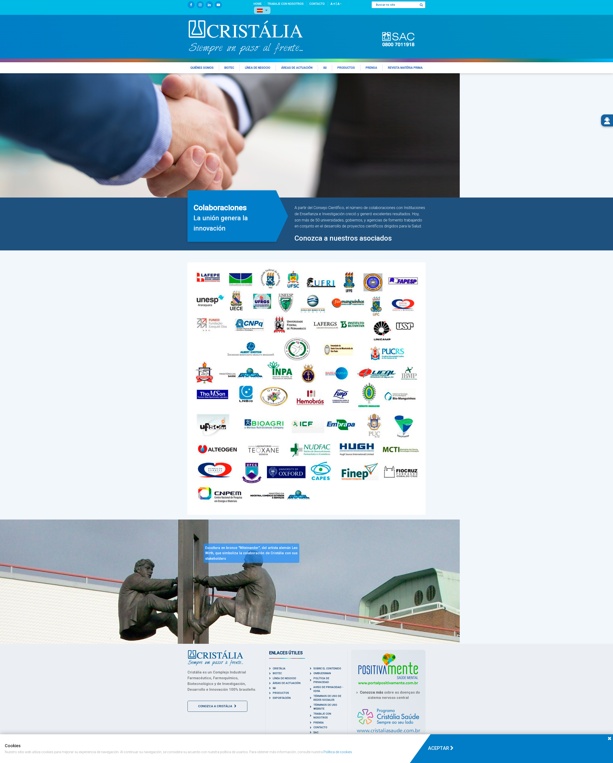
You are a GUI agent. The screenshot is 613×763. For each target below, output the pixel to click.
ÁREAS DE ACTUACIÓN (287, 683)
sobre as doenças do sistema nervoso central (390, 695)
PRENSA (318, 722)
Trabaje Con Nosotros (285, 4)
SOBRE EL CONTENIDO (327, 668)
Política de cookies (338, 752)
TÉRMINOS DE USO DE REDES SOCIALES (327, 698)
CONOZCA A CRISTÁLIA (215, 706)
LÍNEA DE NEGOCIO (284, 678)
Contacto (317, 4)
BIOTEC (277, 673)
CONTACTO (320, 727)
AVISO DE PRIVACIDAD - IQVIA (328, 689)
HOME (258, 4)
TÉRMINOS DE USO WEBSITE (325, 707)
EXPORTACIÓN (282, 698)
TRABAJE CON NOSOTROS (322, 715)
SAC (315, 732)
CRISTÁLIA (279, 668)
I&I (274, 688)
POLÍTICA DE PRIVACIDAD (321, 680)
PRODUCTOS (281, 693)
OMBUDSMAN (322, 673)
